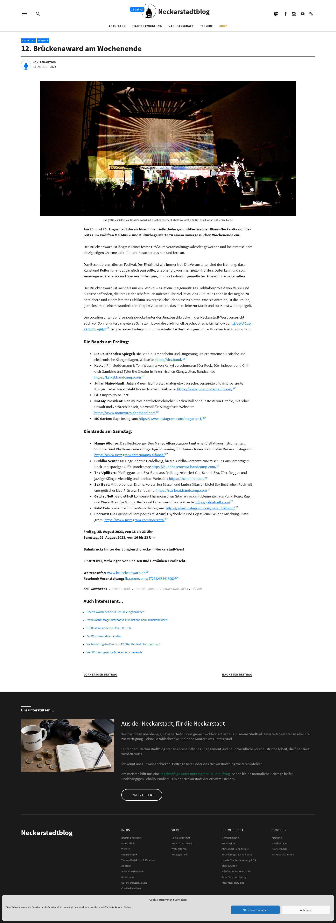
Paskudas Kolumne (283, 854)
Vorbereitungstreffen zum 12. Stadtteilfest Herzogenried (123, 644)
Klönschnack (279, 849)
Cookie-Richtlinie (131, 888)
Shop (223, 26)
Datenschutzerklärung (134, 882)
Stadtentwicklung (147, 26)
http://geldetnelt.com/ (212, 502)
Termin (196, 589)
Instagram (294, 13)
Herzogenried (179, 854)
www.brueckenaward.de (126, 572)
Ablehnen (306, 910)
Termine (206, 26)
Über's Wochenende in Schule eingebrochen (115, 612)
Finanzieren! (142, 795)
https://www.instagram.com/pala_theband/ (200, 508)
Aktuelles (117, 26)
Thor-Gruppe (229, 865)
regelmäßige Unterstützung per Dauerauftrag (195, 773)
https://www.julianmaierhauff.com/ (205, 389)
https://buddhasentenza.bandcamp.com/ (184, 466)
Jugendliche (121, 589)
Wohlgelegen (179, 849)
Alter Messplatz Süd (233, 882)
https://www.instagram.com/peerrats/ (134, 520)
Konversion (228, 843)
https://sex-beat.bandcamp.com (181, 490)
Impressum (128, 877)
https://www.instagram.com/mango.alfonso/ (129, 454)
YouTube (302, 13)
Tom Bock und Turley (234, 877)
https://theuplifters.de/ (187, 478)
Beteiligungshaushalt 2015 (237, 854)
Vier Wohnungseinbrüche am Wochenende (114, 652)
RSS (311, 13)
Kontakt (126, 865)
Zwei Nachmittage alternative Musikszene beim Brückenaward (127, 620)
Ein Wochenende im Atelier (104, 636)
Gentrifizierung (230, 838)
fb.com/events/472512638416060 (150, 578)
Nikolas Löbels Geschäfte (236, 871)
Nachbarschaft (181, 26)
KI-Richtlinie (128, 843)
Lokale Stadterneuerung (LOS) (239, 860)
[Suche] (38, 13)
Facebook (285, 13)
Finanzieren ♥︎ (129, 854)
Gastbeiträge (279, 843)
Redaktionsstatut (131, 838)
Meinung (277, 838)
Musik (152, 589)
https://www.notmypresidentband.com (125, 412)
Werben (125, 849)
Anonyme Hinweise (132, 871)
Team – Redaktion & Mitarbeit (138, 860)
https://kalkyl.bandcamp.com (117, 377)
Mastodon (276, 13)
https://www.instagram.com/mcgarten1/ (171, 418)
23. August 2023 (44, 67)
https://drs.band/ (168, 359)
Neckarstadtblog (184, 11)
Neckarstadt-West (173, 589)
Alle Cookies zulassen (255, 910)
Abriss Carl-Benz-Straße (235, 849)
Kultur (139, 589)
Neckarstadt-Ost (181, 838)
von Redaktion (44, 62)
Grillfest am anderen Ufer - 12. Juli (109, 628)
